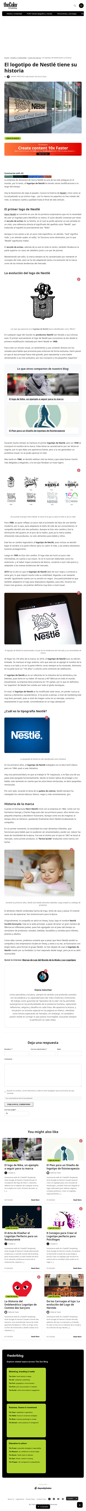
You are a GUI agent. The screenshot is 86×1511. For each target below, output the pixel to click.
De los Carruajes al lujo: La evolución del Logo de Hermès (63, 1305)
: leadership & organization (21, 1412)
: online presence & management (24, 1422)
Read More (35, 1200)
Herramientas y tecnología (66, 13)
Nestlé (63, 193)
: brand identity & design (20, 1376)
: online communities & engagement (24, 1390)
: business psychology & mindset (22, 1419)
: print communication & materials (23, 1387)
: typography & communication (21, 1383)
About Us (11, 1499)
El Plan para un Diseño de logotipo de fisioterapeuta (63, 1166)
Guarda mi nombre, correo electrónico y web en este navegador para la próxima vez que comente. (40, 1092)
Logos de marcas (34, 58)
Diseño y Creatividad (14, 13)
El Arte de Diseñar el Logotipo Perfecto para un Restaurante (21, 1236)
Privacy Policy (30, 1499)
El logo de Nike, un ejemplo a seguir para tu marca (21, 1166)
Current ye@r (10, 1110)
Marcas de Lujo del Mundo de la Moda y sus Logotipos (49, 960)
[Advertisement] (43, 35)
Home (6, 58)
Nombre (8, 1049)
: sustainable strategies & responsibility (25, 1448)
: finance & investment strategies (23, 1416)
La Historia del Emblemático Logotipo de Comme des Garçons (20, 1305)
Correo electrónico (39, 1049)
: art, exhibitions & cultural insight (24, 1451)
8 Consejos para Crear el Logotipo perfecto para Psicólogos (62, 1236)
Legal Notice (20, 1499)
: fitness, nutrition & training (21, 1458)
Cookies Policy (41, 1499)
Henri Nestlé (10, 214)
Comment (8, 1059)
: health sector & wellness (21, 1455)
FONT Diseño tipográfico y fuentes (39, 13)
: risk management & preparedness (24, 1462)
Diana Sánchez (17, 76)
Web (59, 1049)
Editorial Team (55, 1173)
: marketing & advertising (19, 1380)
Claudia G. (12, 1173)
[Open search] (75, 5)
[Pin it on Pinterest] (79, 84)
